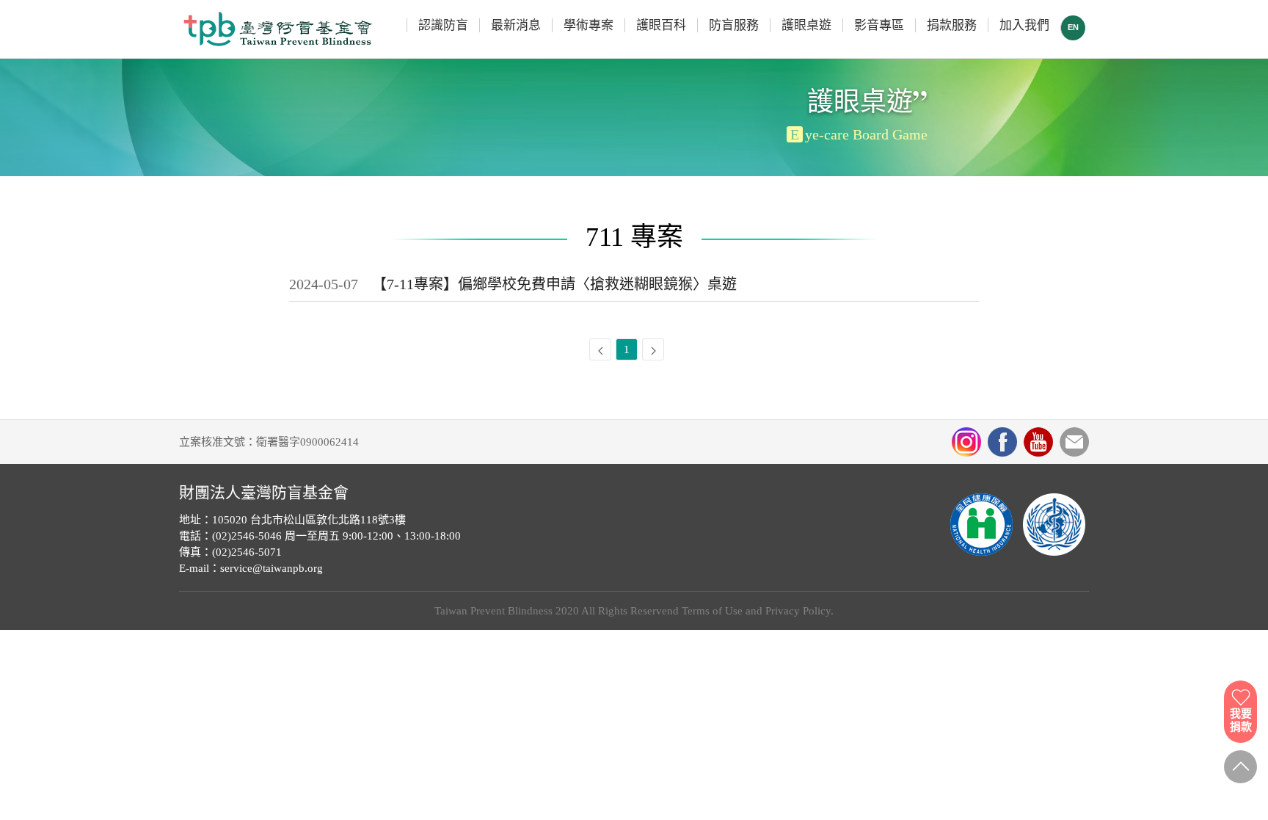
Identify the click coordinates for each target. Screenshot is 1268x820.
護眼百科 (661, 25)
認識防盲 (443, 25)
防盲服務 (734, 25)
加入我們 (1024, 25)
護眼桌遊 (806, 25)
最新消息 (516, 25)
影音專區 (879, 25)
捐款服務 (952, 25)
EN (1073, 27)
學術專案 (588, 25)
